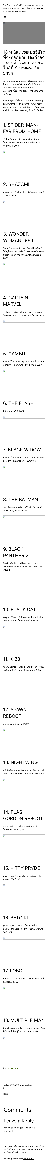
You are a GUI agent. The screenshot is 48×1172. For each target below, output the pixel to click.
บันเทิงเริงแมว (27, 1085)
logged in (21, 1127)
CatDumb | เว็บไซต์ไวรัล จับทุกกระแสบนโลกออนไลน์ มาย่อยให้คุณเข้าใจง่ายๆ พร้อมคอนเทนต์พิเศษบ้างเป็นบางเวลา (23, 8)
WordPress (28, 1158)
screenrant (13, 1068)
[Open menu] (4, 16)
